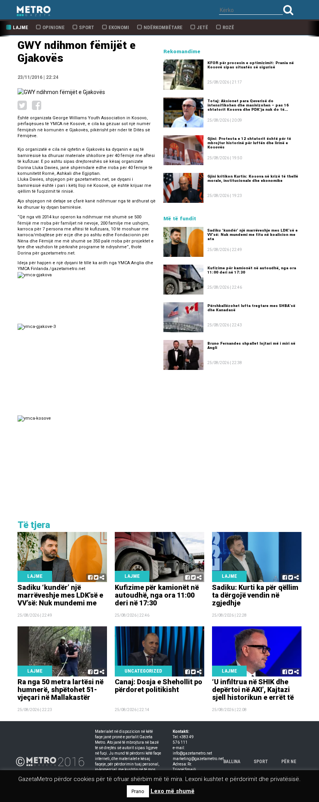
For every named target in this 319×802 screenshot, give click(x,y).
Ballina (231, 761)
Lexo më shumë (173, 791)
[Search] (288, 10)
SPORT (261, 761)
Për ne (288, 761)
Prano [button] (137, 791)
